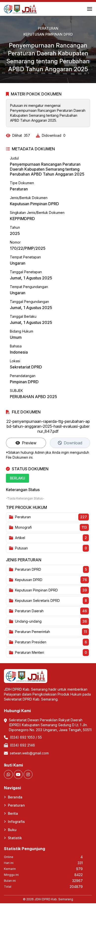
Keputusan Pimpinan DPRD (48, 34)
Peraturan (48, 28)
